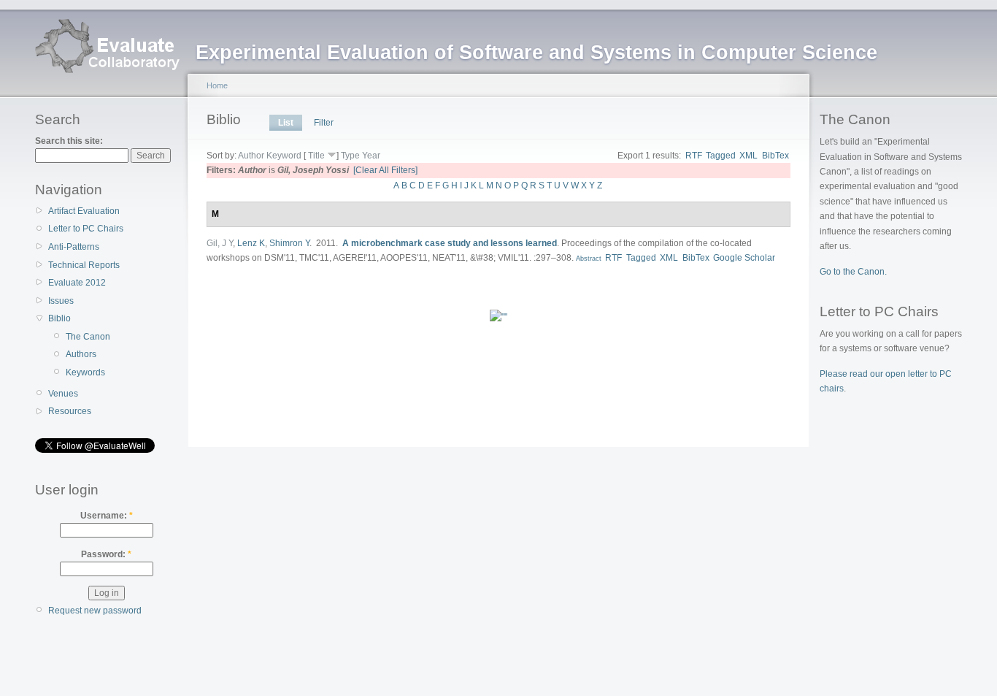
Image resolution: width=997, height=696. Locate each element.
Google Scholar (744, 258)
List (285, 123)
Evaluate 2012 (77, 283)
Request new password (95, 610)
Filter (324, 123)
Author (251, 155)
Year (371, 155)
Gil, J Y (220, 243)
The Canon (88, 337)
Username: (106, 515)
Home (217, 85)
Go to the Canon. (853, 272)
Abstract (587, 258)
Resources (69, 411)
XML (748, 155)
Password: (106, 554)
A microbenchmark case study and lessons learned (449, 243)
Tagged (721, 155)
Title (316, 155)
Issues (61, 301)
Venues (63, 394)
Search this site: (69, 141)
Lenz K (251, 243)
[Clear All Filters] (385, 170)
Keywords (85, 372)
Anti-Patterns (73, 247)
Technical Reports (84, 265)
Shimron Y (289, 243)
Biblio (59, 318)
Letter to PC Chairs (85, 228)
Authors (81, 354)
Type (350, 155)
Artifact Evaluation (84, 211)
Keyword (283, 155)
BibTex (775, 155)
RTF (693, 155)
